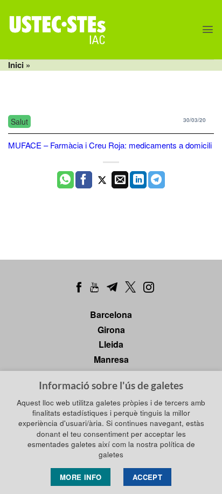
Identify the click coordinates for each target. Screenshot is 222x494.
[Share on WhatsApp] (65, 179)
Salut (19, 121)
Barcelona (111, 314)
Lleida (111, 344)
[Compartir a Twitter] (102, 179)
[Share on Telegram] (156, 179)
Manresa (111, 359)
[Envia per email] (120, 179)
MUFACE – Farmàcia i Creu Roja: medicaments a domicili (110, 145)
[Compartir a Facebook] (83, 179)
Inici (16, 65)
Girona (111, 329)
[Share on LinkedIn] (138, 179)
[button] (208, 29)
